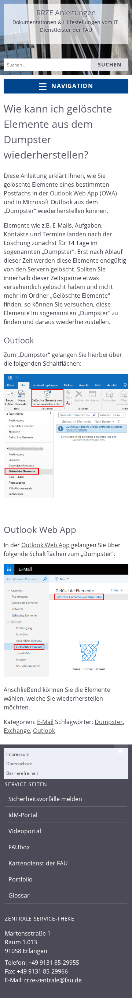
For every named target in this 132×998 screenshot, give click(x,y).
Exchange (17, 731)
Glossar (19, 895)
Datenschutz (19, 764)
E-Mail (45, 722)
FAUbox (19, 847)
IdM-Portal (22, 815)
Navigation (72, 86)
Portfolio (20, 879)
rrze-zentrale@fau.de (53, 980)
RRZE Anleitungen (66, 13)
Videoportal (24, 831)
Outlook (44, 731)
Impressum (17, 754)
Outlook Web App (45, 545)
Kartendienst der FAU (38, 863)
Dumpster (109, 722)
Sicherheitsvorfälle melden (45, 799)
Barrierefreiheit (22, 773)
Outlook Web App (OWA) (83, 193)
